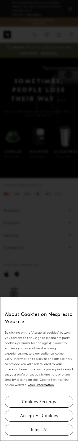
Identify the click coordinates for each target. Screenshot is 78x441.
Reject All (39, 429)
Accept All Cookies (39, 415)
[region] (39, 369)
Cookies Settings (39, 401)
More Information (41, 385)
